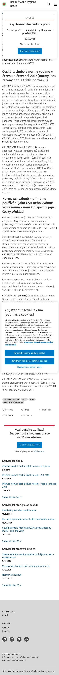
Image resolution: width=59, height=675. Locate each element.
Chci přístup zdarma (29, 444)
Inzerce (5, 627)
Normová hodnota (11, 574)
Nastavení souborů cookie (14, 660)
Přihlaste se (39, 451)
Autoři (5, 615)
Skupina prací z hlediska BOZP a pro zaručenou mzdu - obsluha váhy (26, 529)
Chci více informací (30, 51)
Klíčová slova (8, 611)
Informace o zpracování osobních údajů (20, 657)
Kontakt (5, 631)
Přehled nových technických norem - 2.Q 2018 (25, 475)
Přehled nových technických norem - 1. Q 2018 (26, 466)
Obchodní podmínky (11, 654)
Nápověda (7, 623)
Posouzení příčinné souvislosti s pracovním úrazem (28, 519)
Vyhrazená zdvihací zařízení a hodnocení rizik (26, 566)
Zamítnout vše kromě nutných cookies (29, 361)
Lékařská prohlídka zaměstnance (19, 510)
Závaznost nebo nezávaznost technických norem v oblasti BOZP (28, 556)
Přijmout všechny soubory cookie (29, 353)
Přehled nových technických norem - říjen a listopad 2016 (29, 485)
